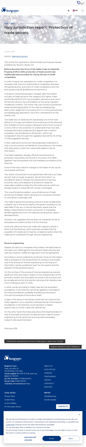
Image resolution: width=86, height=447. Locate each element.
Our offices (49, 370)
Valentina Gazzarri (20, 56)
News (13, 23)
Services (48, 387)
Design (47, 380)
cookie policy (10, 425)
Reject (71, 438)
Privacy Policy (9, 396)
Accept (51, 438)
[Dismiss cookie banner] (79, 414)
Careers (48, 373)
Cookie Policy (9, 400)
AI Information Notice (12, 407)
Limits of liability (10, 403)
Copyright (49, 383)
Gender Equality (50, 400)
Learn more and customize (30, 438)
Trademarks (50, 376)
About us (48, 366)
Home (6, 23)
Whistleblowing (50, 396)
